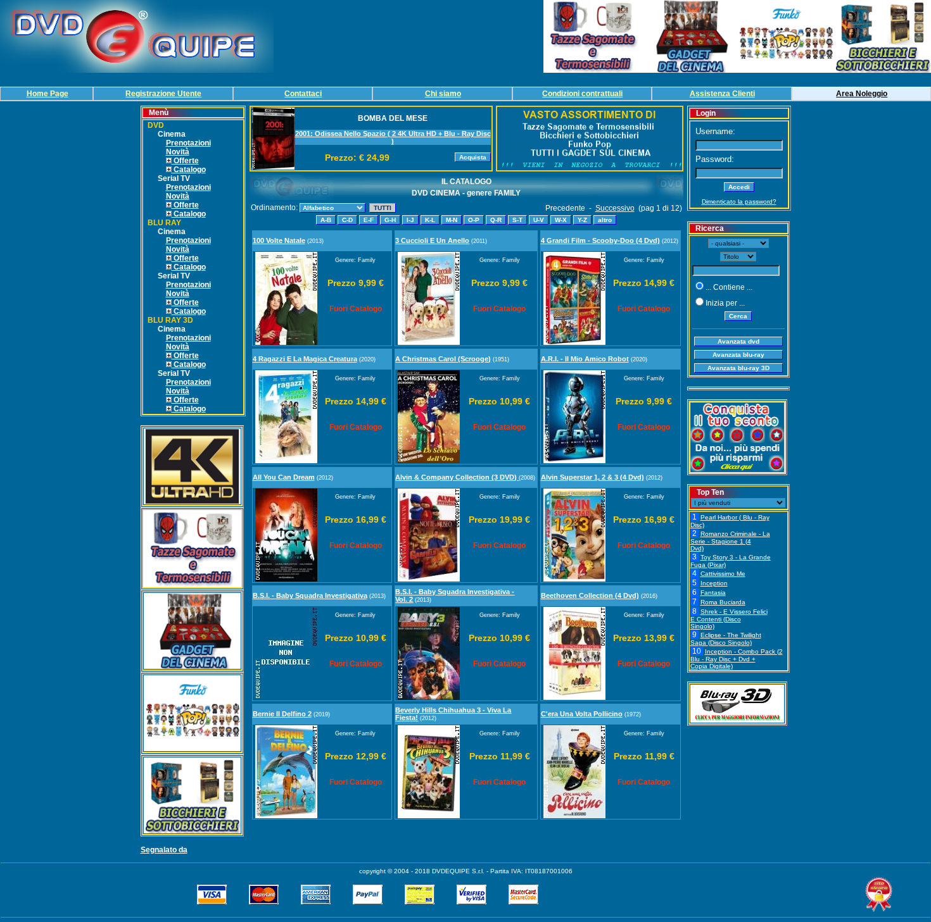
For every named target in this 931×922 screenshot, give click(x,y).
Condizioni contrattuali (582, 93)
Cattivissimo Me (722, 573)
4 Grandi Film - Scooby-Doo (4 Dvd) (600, 240)
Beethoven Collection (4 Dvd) (590, 595)
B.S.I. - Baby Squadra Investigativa (310, 595)
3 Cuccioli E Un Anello (432, 240)
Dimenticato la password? (739, 201)
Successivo (615, 208)
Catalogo (189, 169)
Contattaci (303, 93)
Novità (177, 151)
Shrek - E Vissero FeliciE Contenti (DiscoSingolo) (729, 619)
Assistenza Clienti (722, 93)
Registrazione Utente (163, 93)
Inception (714, 583)
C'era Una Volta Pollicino (582, 714)
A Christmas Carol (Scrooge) (443, 359)
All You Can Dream (284, 477)
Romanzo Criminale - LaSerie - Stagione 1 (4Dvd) (730, 541)
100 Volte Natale (279, 240)
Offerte (185, 160)
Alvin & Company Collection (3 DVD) (457, 477)
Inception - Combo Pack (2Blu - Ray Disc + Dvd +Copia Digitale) (736, 659)
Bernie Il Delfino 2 (282, 714)
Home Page (47, 93)
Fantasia (713, 592)
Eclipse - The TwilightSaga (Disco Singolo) (725, 639)
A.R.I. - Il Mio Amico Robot (585, 359)
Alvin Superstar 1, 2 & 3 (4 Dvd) (592, 477)
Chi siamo (443, 93)
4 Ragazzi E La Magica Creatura (305, 359)
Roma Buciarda (722, 602)
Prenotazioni (188, 143)
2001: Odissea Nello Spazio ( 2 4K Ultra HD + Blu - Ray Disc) (393, 137)
